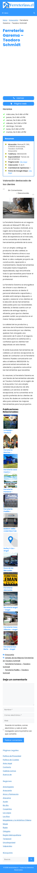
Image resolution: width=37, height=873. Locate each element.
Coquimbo (7, 809)
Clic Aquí (23, 162)
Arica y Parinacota (10, 794)
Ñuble (5, 827)
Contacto (7, 767)
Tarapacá (7, 839)
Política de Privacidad (12, 756)
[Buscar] (31, 859)
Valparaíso (7, 846)
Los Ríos (6, 816)
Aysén (5, 801)
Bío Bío (6, 805)
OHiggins (6, 831)
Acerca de (7, 774)
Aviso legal (7, 763)
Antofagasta (8, 787)
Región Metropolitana (12, 835)
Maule (5, 824)
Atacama (7, 798)
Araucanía (13, 20)
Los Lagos (7, 813)
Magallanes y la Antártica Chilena (17, 820)
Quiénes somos (9, 771)
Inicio (5, 20)
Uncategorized (9, 842)
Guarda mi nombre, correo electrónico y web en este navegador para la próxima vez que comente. (18, 729)
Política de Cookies (11, 760)
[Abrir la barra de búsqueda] (34, 13)
